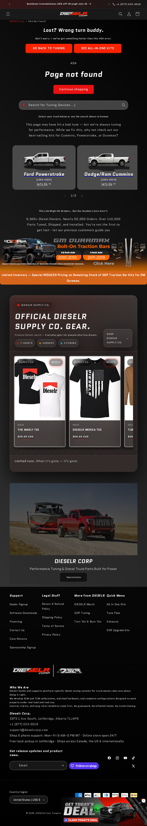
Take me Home (73, 577)
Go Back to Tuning (49, 48)
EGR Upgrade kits (118, 630)
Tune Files (113, 613)
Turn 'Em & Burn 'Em (87, 621)
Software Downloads (23, 613)
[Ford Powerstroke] (44, 159)
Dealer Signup (19, 604)
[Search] (123, 105)
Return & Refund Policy (53, 606)
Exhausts (113, 621)
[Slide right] (82, 196)
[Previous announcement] (9, 4)
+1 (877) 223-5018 (24, 724)
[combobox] (73, 105)
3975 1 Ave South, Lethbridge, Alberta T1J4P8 (44, 719)
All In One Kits (116, 604)
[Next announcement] (109, 4)
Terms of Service (53, 626)
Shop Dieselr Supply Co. (118, 338)
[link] (104, 811)
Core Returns (18, 639)
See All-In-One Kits (97, 48)
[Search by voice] (23, 105)
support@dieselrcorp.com (29, 730)
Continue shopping (73, 89)
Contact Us (17, 630)
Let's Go (42, 184)
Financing (16, 621)
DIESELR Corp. (17, 21)
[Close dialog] (143, 801)
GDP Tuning (82, 613)
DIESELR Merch (84, 604)
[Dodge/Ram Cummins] (108, 159)
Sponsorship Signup (23, 647)
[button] (8, 14)
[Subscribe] (62, 765)
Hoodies (48, 343)
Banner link (73, 252)
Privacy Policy (51, 634)
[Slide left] (65, 196)
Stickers (70, 343)
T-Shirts (26, 343)
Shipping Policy (52, 617)
